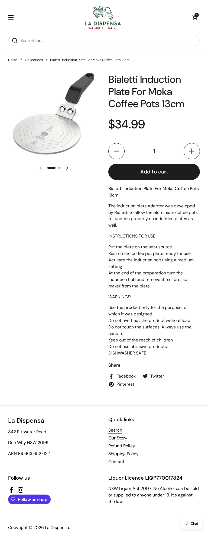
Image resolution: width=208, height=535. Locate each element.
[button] (194, 17)
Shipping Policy (123, 454)
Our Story (117, 438)
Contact (116, 461)
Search (115, 430)
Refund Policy (121, 446)
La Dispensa (57, 527)
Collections (34, 60)
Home (13, 60)
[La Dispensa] (102, 17)
